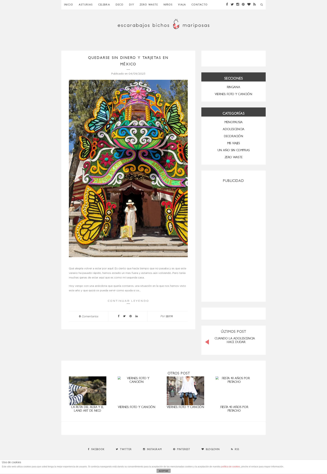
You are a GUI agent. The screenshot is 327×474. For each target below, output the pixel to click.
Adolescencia (233, 129)
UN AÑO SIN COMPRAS (233, 150)
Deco (120, 4)
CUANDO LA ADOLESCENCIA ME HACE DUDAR (237, 340)
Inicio (68, 4)
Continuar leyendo (128, 300)
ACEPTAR (163, 471)
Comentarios (88, 316)
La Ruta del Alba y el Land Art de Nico (87, 408)
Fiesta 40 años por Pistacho (234, 408)
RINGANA (233, 87)
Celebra (104, 4)
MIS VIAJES (233, 143)
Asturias (86, 4)
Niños (168, 4)
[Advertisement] (234, 241)
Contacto (200, 4)
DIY (131, 4)
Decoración (233, 136)
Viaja (182, 4)
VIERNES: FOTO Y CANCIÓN (233, 94)
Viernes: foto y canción (136, 407)
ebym (169, 316)
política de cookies (230, 466)
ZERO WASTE (149, 4)
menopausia (233, 122)
